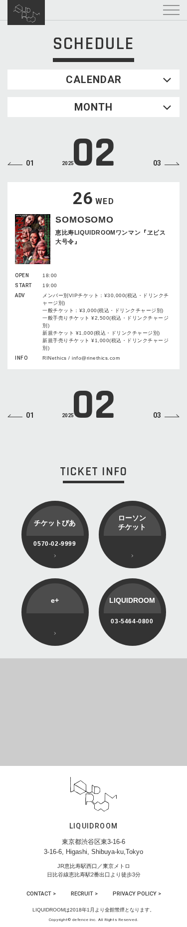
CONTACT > (41, 893)
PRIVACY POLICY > (137, 893)
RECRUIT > (84, 893)
